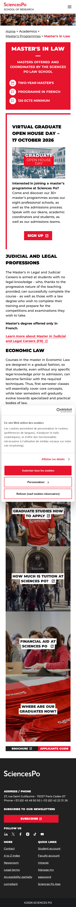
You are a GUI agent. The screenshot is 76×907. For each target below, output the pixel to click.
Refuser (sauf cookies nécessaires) (38, 493)
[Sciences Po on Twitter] (13, 834)
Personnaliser (36, 482)
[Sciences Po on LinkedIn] (6, 834)
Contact (9, 848)
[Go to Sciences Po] (22, 775)
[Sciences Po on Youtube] (42, 834)
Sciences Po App (49, 884)
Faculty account (49, 855)
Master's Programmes (23, 36)
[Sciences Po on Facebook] (20, 834)
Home (11, 31)
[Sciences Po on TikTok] (35, 834)
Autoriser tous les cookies (38, 470)
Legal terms (12, 869)
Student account (49, 848)
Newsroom (11, 862)
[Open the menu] (69, 7)
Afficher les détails (53, 459)
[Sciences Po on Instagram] (28, 834)
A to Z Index (12, 855)
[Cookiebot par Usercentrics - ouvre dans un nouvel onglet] (56, 410)
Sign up (35, 235)
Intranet (43, 862)
